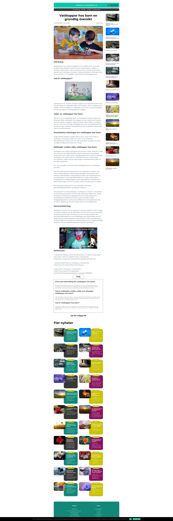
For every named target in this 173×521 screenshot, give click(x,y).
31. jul (70, 344)
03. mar (71, 329)
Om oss (83, 9)
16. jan (70, 421)
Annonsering (76, 9)
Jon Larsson (67, 23)
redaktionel (99, 23)
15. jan (96, 437)
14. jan (70, 467)
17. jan (96, 390)
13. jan (96, 483)
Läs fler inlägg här (78, 316)
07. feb (70, 360)
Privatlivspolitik (136, 519)
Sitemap (99, 516)
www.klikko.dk (75, 516)
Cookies (89, 9)
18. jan (70, 375)
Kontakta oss (96, 9)
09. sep (96, 329)
